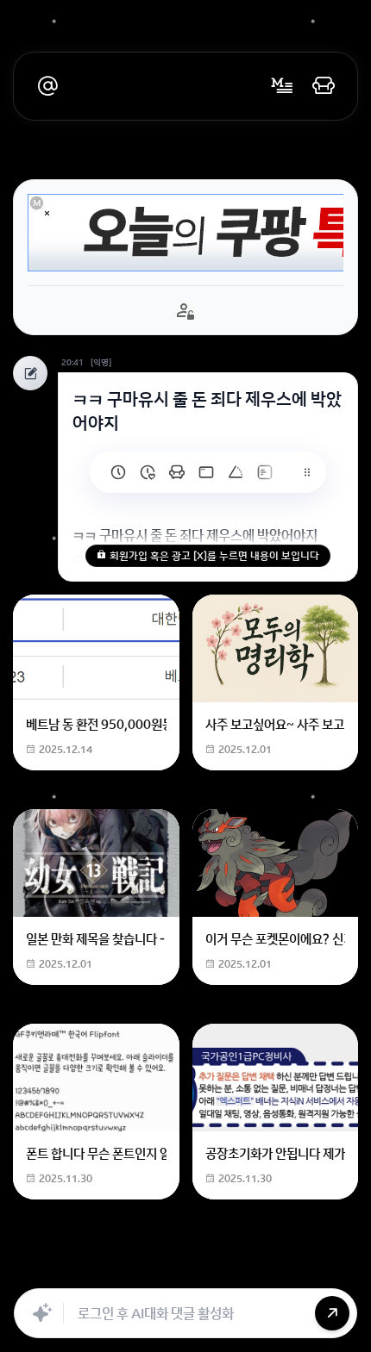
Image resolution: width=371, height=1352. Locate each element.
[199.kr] (177, 472)
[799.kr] (206, 472)
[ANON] (195, 1269)
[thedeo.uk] (265, 472)
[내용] (47, 213)
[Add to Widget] (334, 1269)
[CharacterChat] (308, 1269)
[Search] (119, 1269)
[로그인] (323, 86)
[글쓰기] (282, 86)
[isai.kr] (118, 472)
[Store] (157, 1269)
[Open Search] (36, 1269)
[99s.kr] (235, 472)
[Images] (233, 1269)
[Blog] (271, 1269)
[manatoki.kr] (147, 472)
